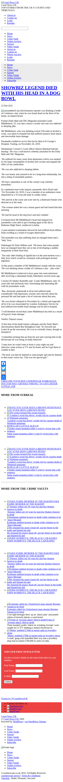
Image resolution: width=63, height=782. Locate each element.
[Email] (31, 372)
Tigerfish (5, 778)
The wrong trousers (36, 413)
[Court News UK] (10, 2)
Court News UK (11, 719)
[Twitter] (31, 368)
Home (10, 33)
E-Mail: (7, 676)
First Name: (9, 665)
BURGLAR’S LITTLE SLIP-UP (23, 426)
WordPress (18, 721)
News (9, 36)
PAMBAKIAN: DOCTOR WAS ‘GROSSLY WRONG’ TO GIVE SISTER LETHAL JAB (29, 384)
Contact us (12, 18)
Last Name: (9, 671)
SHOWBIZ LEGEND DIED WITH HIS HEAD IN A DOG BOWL (30, 93)
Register (11, 23)
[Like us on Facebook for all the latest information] (15, 706)
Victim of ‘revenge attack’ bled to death (30, 621)
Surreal (10, 44)
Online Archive (14, 41)
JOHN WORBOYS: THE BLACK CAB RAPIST (31, 541)
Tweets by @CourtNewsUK (14, 698)
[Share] (31, 377)
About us (11, 15)
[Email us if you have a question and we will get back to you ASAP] (13, 711)
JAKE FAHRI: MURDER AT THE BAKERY (33, 502)
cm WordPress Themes (35, 721)
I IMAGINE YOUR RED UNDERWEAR (21, 381)
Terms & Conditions (31, 775)
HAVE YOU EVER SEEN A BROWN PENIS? (34, 408)
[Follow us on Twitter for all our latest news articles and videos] (14, 709)
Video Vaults (13, 46)
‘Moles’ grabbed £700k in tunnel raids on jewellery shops (33, 635)
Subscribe (11, 80)
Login (10, 20)
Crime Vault (12, 39)
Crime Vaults (13, 732)
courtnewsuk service (10, 775)
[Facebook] (31, 363)
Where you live (14, 54)
